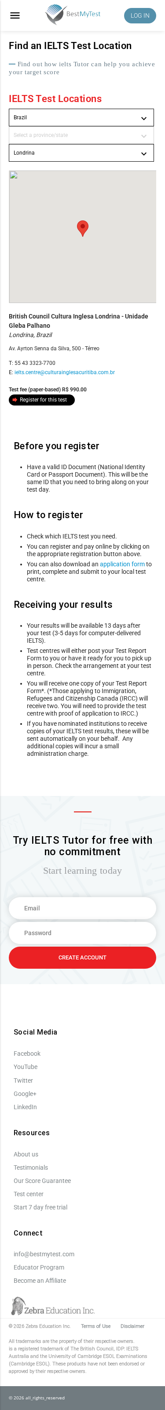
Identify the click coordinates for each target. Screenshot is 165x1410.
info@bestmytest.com (44, 1254)
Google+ (25, 1093)
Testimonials (31, 1167)
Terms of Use (95, 1326)
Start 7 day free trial (40, 1207)
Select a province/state (81, 136)
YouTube (25, 1066)
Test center (29, 1194)
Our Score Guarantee (42, 1180)
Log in (140, 15)
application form (122, 564)
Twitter (23, 1080)
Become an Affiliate (40, 1280)
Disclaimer (132, 1326)
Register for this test (39, 399)
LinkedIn (25, 1107)
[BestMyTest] (72, 15)
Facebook (27, 1053)
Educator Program (39, 1267)
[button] (82, 228)
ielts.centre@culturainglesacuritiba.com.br (65, 372)
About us (26, 1154)
